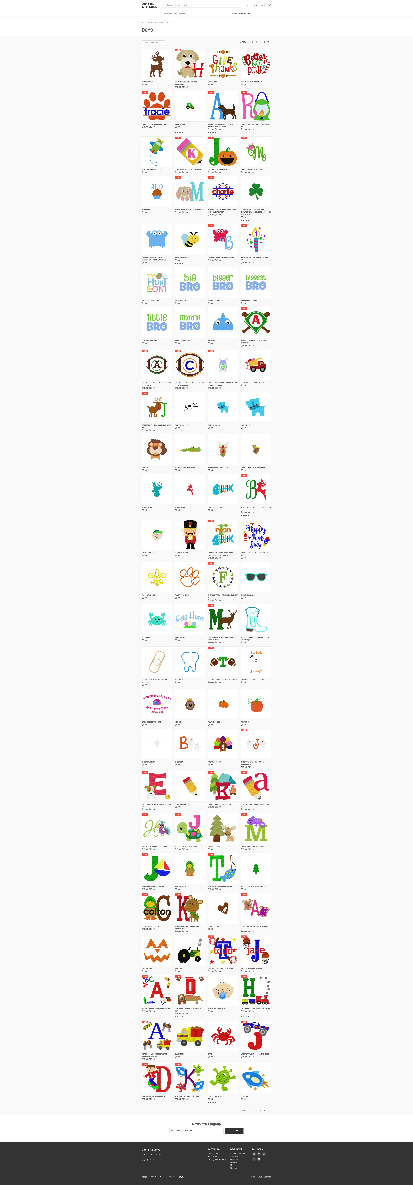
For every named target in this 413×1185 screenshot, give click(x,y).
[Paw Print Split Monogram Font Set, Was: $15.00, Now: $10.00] (157, 106)
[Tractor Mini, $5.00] (190, 106)
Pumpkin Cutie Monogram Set (219, 170)
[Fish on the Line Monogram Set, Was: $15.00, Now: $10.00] (223, 868)
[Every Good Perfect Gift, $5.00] (157, 704)
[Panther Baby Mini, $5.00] (223, 407)
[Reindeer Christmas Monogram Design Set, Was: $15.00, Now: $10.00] (157, 407)
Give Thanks (212, 82)
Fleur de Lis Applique (150, 595)
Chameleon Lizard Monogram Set (254, 847)
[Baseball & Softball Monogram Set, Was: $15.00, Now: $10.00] (223, 951)
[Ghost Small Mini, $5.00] (157, 744)
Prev (243, 42)
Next (266, 42)
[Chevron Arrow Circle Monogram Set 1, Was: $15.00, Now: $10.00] (223, 577)
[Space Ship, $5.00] (256, 1078)
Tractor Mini (180, 124)
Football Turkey (214, 762)
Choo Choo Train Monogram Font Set (255, 1008)
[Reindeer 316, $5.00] (157, 489)
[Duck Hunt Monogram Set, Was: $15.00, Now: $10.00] (157, 908)
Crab (210, 1054)
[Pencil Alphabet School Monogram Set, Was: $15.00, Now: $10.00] (256, 786)
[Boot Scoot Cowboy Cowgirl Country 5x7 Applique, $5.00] (256, 619)
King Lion (178, 722)
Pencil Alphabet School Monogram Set (255, 805)
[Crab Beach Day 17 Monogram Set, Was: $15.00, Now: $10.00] (223, 239)
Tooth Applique (181, 680)
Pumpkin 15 (245, 722)
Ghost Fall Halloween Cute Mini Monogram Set (253, 763)
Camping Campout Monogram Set (221, 804)
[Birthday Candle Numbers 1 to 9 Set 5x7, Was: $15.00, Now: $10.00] (256, 239)
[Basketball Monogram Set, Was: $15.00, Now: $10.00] (256, 951)
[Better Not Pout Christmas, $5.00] (256, 64)
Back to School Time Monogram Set (156, 1008)
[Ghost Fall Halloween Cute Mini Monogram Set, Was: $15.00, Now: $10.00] (256, 744)
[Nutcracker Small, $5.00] (190, 535)
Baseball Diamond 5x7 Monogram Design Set (254, 342)
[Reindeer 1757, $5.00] (157, 64)
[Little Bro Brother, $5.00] (157, 322)
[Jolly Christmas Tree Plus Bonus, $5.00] (256, 868)
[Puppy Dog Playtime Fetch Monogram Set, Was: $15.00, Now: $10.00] (157, 786)
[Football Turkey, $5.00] (223, 744)
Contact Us (235, 1156)
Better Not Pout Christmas (251, 82)
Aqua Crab (146, 637)
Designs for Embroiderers (174, 13)
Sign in (250, 5)
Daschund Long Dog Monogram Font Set (189, 1010)
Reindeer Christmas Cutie (218, 467)
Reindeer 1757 (147, 82)
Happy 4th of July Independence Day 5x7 (254, 554)
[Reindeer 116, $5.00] (190, 489)
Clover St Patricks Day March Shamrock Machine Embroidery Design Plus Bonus (256, 212)
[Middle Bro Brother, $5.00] (190, 322)
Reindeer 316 (147, 507)
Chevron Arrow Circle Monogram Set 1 (223, 596)
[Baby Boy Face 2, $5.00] (157, 535)
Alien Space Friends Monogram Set (188, 1096)
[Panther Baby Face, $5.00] (190, 407)
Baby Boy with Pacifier (216, 1008)
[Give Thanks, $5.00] (223, 64)
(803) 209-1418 (149, 1160)
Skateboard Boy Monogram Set (154, 1096)
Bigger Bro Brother (215, 301)
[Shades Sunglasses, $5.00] (256, 577)
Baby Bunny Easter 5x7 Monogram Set (189, 210)
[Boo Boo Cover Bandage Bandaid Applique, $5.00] (157, 662)
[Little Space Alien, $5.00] (223, 1078)
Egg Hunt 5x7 (180, 637)
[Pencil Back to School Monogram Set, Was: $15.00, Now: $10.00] (190, 152)
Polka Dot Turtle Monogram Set (187, 847)
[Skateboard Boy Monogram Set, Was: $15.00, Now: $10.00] (157, 1078)
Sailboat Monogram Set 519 (153, 886)
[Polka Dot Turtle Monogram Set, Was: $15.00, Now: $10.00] (190, 828)
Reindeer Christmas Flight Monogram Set (256, 508)
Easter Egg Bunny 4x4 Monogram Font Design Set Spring (223, 384)
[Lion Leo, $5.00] (157, 449)
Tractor (178, 969)
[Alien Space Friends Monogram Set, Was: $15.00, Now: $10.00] (190, 1078)
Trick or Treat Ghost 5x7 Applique (254, 680)
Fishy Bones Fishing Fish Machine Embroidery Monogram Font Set (220, 554)
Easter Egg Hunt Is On (150, 301)
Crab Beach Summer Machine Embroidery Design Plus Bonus (154, 259)
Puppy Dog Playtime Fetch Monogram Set (156, 805)
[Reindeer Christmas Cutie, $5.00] (223, 449)
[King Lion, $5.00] (190, 704)
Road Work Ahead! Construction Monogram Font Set (154, 1055)
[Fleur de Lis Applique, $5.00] (157, 577)
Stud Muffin (146, 210)
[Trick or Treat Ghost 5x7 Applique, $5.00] (256, 662)
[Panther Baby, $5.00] (256, 407)
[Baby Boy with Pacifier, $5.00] (223, 990)
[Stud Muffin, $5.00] (157, 191)
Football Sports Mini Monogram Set (222, 680)
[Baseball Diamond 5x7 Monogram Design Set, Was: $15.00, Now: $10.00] (256, 322)
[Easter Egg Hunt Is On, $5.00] (157, 283)
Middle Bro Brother (183, 341)
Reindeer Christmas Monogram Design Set (157, 426)
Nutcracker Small (182, 553)
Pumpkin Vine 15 (214, 722)
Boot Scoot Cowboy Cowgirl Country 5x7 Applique (255, 638)
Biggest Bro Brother (249, 301)
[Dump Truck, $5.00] (190, 1036)
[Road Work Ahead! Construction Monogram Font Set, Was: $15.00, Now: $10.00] (157, 1036)
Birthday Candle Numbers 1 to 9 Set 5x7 (255, 259)
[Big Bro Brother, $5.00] (190, 283)
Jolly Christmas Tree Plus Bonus (254, 886)
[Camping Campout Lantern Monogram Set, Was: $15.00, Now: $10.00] (256, 106)
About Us (234, 1159)
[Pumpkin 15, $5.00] (256, 704)
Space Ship (245, 1096)
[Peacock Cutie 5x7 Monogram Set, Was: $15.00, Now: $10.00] (157, 828)
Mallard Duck (180, 886)
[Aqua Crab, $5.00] (157, 619)
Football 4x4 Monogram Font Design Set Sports (156, 384)
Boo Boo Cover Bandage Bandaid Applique (154, 681)
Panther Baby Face (182, 425)
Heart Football (214, 926)
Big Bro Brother (181, 301)
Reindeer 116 (180, 507)
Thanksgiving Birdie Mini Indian (253, 467)
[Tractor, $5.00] (190, 951)
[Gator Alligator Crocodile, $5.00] (190, 449)
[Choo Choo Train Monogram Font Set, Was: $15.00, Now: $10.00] (256, 990)
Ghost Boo (179, 762)
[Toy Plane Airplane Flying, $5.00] (157, 152)
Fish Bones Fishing (215, 507)
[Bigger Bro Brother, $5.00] (223, 283)
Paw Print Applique (182, 595)
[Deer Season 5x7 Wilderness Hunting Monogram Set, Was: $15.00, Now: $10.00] (223, 619)
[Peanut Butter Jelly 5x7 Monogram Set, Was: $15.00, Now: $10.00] (256, 908)
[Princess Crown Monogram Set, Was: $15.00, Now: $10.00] (256, 152)
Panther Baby (246, 425)
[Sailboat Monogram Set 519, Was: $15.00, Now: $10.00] (157, 868)
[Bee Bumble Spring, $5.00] (190, 239)
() (269, 5)
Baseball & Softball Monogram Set (222, 969)
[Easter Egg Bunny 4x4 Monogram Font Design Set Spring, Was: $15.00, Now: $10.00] (223, 365)
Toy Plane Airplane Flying (152, 170)
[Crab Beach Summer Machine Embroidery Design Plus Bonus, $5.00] (157, 239)
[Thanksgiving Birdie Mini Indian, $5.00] (256, 449)
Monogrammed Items (240, 13)
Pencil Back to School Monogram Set (189, 170)
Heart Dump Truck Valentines (252, 383)
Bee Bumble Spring (182, 258)
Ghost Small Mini (149, 762)
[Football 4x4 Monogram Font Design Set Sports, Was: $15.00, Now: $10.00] (157, 365)
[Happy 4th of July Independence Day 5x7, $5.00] (256, 535)
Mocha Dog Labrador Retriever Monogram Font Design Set (220, 125)
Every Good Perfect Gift (151, 722)
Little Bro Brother (149, 341)
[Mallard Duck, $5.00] (190, 868)
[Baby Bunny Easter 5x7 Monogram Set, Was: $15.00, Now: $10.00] (190, 191)
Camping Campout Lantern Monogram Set (255, 125)
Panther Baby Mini (215, 425)
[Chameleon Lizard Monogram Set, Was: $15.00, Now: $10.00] (256, 828)
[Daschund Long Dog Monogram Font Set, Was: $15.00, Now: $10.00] (190, 990)
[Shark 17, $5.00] (223, 322)
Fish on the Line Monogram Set (220, 886)
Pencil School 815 (182, 804)
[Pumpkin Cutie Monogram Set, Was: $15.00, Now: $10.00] (223, 152)
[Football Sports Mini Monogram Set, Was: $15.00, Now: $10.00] (223, 662)
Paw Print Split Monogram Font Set (156, 124)
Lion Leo (145, 467)
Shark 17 (211, 341)
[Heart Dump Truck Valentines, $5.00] (256, 365)
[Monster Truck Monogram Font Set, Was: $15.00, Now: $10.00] (256, 1036)
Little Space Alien (215, 1096)
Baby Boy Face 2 (148, 553)
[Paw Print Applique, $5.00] (190, 577)
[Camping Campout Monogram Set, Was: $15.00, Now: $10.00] (223, 786)
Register (259, 5)
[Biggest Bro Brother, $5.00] (256, 283)
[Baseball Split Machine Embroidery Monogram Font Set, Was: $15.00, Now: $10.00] (223, 191)
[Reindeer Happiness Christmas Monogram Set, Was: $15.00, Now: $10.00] (190, 908)
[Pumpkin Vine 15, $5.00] (223, 704)
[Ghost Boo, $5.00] (190, 744)
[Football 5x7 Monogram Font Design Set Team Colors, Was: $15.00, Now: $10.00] (190, 365)
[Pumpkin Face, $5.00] (157, 951)
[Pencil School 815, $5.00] (190, 786)
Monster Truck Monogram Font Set (255, 1054)
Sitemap (233, 1168)
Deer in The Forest (215, 847)
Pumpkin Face (147, 969)
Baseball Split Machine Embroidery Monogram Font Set (222, 211)
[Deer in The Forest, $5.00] (223, 828)
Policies (233, 1162)
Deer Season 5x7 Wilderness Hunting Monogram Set (222, 638)
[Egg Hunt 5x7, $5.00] (190, 619)
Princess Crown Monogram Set (253, 170)
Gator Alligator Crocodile (185, 467)
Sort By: (146, 42)
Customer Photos (237, 1153)
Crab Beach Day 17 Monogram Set (221, 258)
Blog (232, 1165)
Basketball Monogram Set (251, 969)
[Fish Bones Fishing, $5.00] (223, 489)
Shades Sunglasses (248, 595)
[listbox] (157, 43)
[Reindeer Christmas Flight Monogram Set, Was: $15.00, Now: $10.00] (256, 489)
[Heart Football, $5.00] (223, 908)
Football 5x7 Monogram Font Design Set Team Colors (189, 384)
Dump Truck (179, 1054)
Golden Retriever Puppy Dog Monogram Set (186, 83)
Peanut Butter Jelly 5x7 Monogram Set (254, 927)
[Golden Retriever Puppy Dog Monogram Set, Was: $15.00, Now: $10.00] (190, 64)
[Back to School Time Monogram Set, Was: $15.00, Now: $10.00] (157, 990)
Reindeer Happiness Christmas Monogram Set (187, 927)
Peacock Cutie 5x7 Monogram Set (155, 847)
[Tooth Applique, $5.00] (190, 662)
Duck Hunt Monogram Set (152, 926)
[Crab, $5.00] (223, 1036)
